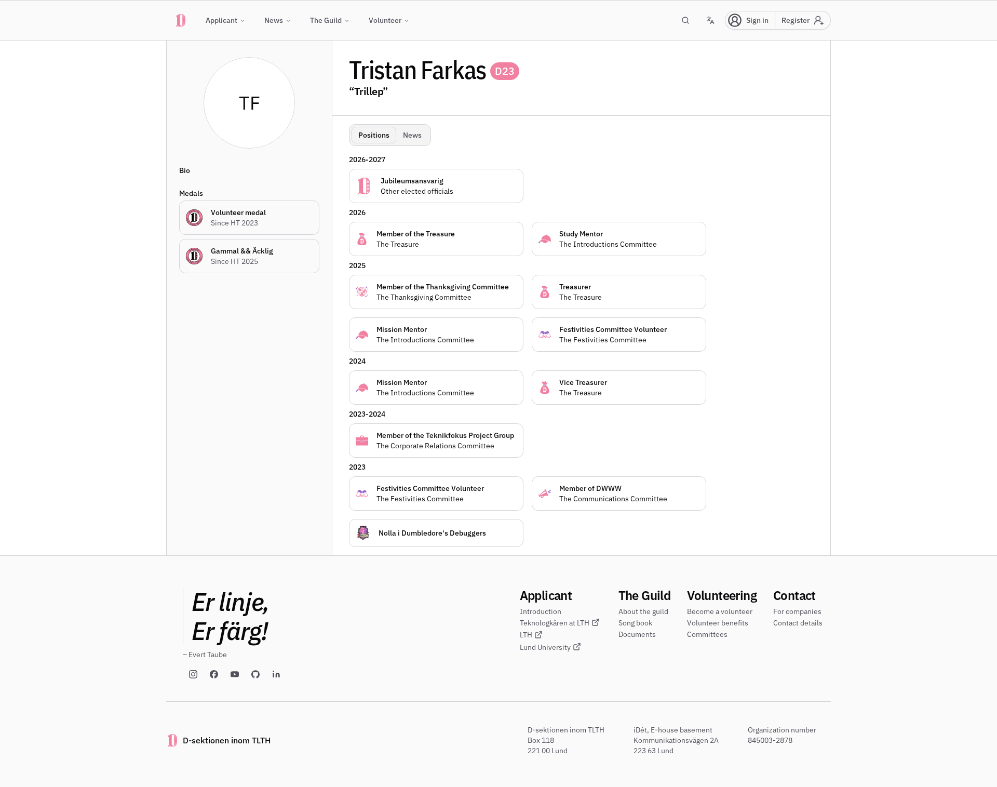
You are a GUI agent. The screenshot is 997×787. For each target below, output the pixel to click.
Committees (707, 634)
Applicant (221, 20)
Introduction (540, 611)
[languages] (710, 20)
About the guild (643, 611)
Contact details (798, 623)
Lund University (545, 647)
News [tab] (412, 135)
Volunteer (385, 20)
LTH (526, 634)
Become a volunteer (719, 611)
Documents (637, 634)
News (273, 20)
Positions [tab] (373, 135)
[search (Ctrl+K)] (685, 20)
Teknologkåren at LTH (554, 623)
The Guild (326, 20)
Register (796, 20)
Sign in (757, 20)
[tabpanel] (585, 348)
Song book (635, 623)
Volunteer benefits (717, 623)
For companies (797, 611)
